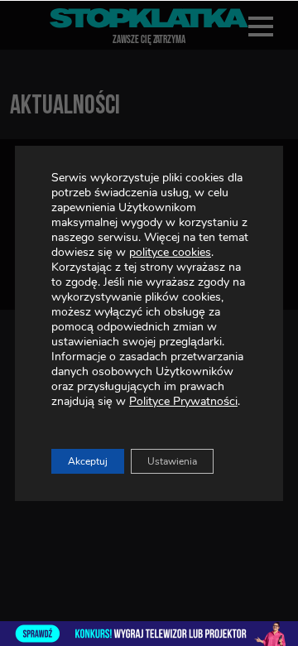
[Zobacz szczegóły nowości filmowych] (149, 633)
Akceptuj (88, 461)
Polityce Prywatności (183, 401)
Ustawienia (172, 461)
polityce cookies (170, 252)
